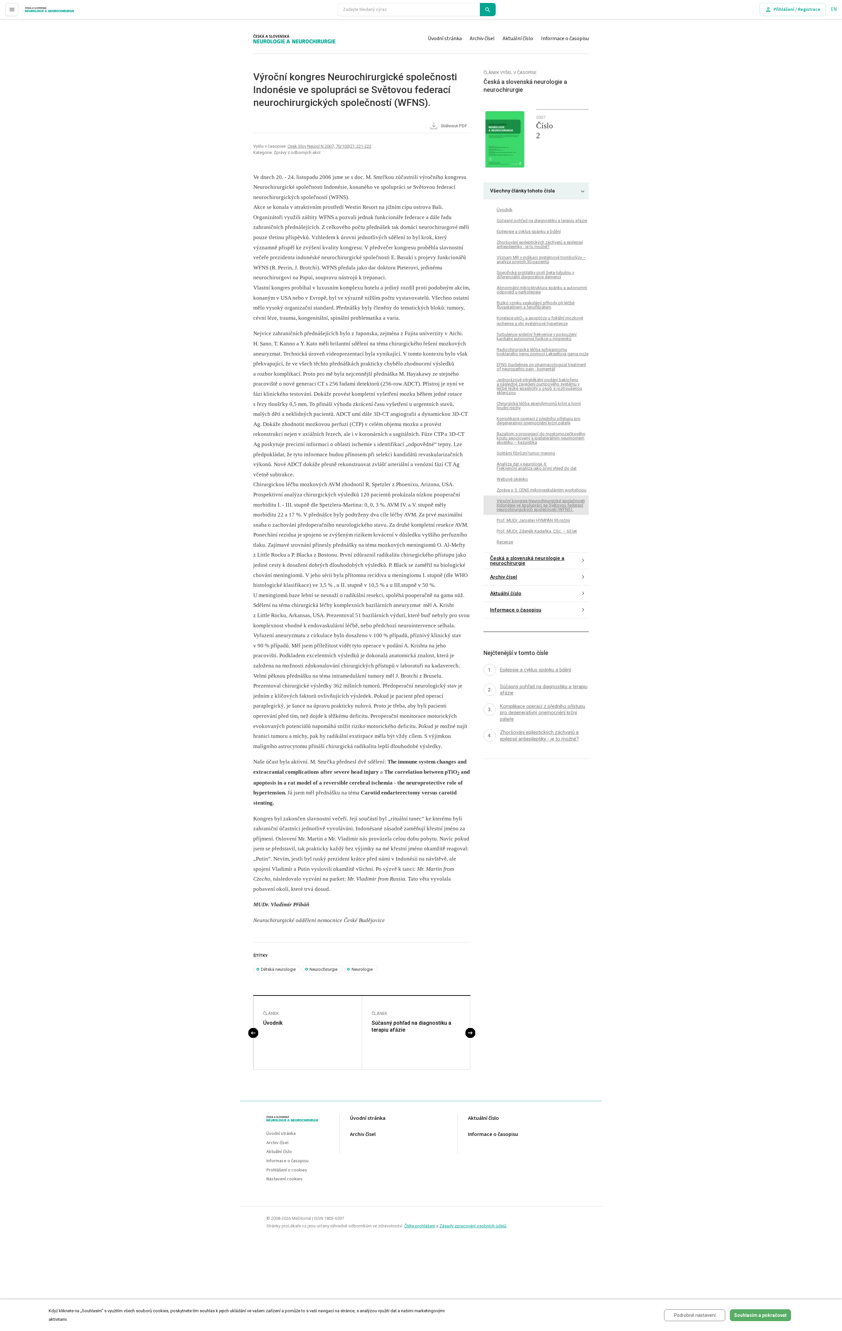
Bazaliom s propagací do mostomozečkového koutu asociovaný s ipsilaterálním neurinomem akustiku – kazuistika (541, 438)
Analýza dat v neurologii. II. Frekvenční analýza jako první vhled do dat (537, 466)
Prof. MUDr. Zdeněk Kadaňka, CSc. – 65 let (537, 530)
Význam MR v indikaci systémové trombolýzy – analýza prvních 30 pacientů (541, 259)
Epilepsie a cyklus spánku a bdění (529, 231)
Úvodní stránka (445, 38)
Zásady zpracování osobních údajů (472, 1225)
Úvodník (273, 1023)
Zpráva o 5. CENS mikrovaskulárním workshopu (541, 490)
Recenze (505, 541)
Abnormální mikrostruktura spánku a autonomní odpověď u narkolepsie (542, 289)
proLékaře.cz (38, 12)
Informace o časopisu (565, 38)
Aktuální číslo (518, 38)
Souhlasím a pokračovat (760, 1315)
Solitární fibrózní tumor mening (526, 453)
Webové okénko (512, 479)
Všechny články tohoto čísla (522, 191)
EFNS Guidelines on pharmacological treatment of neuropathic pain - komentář (541, 366)
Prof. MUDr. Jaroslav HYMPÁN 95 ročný (533, 519)
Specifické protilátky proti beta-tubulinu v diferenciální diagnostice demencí (535, 274)
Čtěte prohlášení (419, 1225)
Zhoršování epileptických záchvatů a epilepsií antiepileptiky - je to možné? (540, 244)
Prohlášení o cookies (286, 1170)
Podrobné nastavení (695, 1315)
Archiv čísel (482, 38)
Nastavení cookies (284, 1179)
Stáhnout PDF (453, 125)
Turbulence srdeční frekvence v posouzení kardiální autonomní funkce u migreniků (537, 336)
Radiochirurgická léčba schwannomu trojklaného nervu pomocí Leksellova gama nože (542, 351)
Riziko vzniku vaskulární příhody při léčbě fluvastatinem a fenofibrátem (536, 305)
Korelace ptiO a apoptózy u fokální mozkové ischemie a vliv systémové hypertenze (540, 320)
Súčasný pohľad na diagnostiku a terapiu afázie (411, 1026)
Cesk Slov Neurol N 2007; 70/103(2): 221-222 (329, 146)
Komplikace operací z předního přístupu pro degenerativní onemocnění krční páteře (539, 420)
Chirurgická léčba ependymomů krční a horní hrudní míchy (539, 405)
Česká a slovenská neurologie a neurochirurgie (527, 560)
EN (834, 9)
